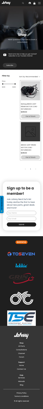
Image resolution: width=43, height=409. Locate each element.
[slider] (3, 84)
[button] (34, 3)
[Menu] (39, 3)
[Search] (23, 3)
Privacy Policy (21, 393)
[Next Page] (35, 169)
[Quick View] (30, 90)
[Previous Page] (25, 169)
